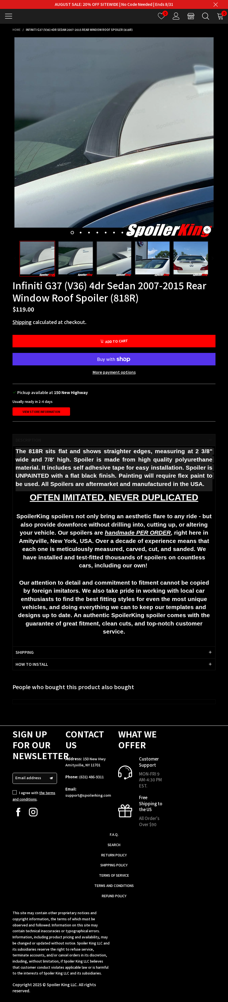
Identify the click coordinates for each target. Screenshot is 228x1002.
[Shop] (191, 16)
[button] (15, 258)
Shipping (22, 321)
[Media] (207, 230)
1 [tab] (72, 232)
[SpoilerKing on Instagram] (33, 812)
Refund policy (114, 895)
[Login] (176, 16)
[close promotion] (215, 4)
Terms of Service (114, 875)
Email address (28, 777)
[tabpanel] (114, 136)
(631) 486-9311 (91, 776)
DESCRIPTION (28, 440)
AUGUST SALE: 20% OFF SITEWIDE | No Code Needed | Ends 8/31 (114, 4)
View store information (41, 412)
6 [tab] (114, 232)
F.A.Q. (114, 834)
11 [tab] (155, 232)
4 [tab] (97, 232)
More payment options (114, 372)
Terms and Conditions (114, 885)
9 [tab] (139, 232)
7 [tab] (122, 232)
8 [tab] (130, 232)
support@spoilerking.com (88, 795)
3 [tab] (89, 232)
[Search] (205, 16)
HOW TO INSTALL (32, 664)
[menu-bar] (10, 16)
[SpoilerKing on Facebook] (18, 812)
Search (114, 844)
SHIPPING (25, 652)
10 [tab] (147, 232)
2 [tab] (80, 232)
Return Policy (114, 855)
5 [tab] (105, 232)
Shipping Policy (114, 865)
